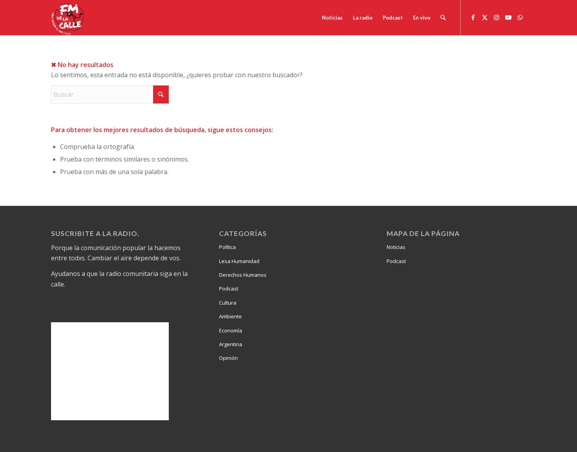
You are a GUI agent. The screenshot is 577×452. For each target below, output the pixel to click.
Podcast (228, 288)
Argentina (230, 344)
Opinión (228, 357)
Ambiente (230, 316)
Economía (230, 330)
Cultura (227, 302)
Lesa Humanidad (239, 261)
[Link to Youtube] (508, 17)
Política (227, 247)
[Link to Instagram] (496, 17)
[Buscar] (443, 17)
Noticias (396, 247)
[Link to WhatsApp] (520, 17)
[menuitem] (332, 17)
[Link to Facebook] (473, 17)
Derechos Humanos (243, 274)
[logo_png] (68, 17)
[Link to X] (485, 17)
